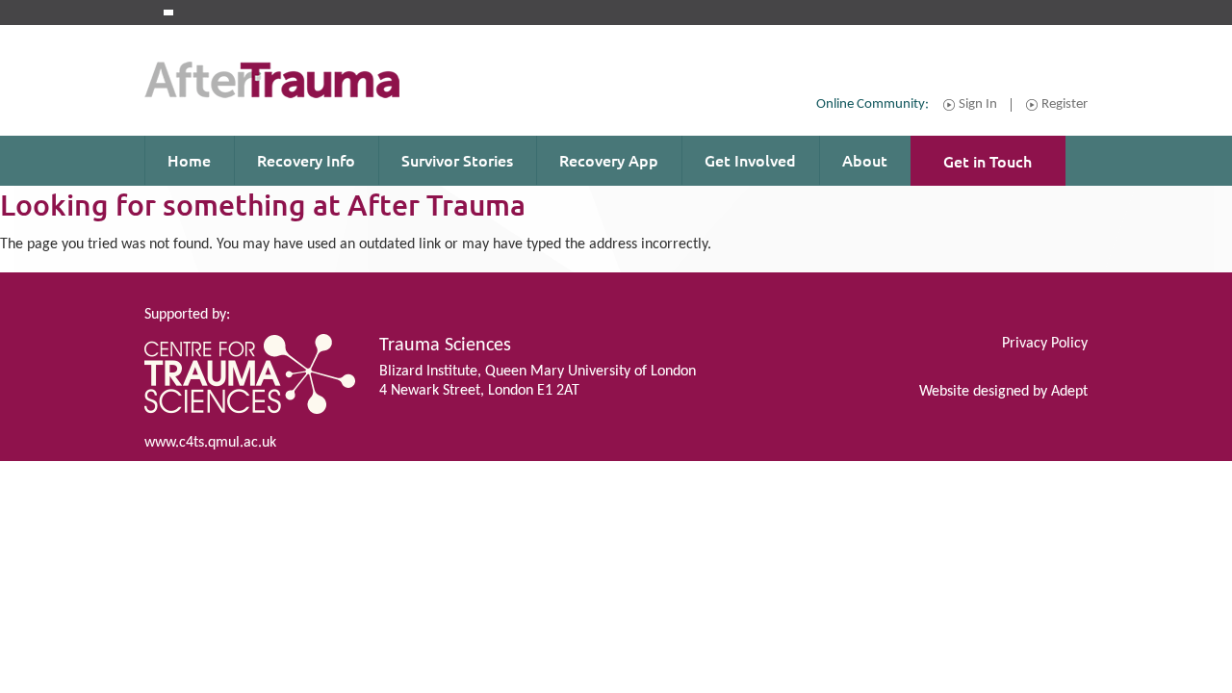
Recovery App (608, 159)
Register (1064, 105)
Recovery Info (306, 159)
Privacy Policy (1045, 343)
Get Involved (750, 159)
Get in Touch (987, 160)
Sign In (978, 105)
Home (189, 159)
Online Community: (872, 104)
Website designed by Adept (1003, 391)
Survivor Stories (457, 159)
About (864, 159)
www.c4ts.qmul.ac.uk (210, 442)
